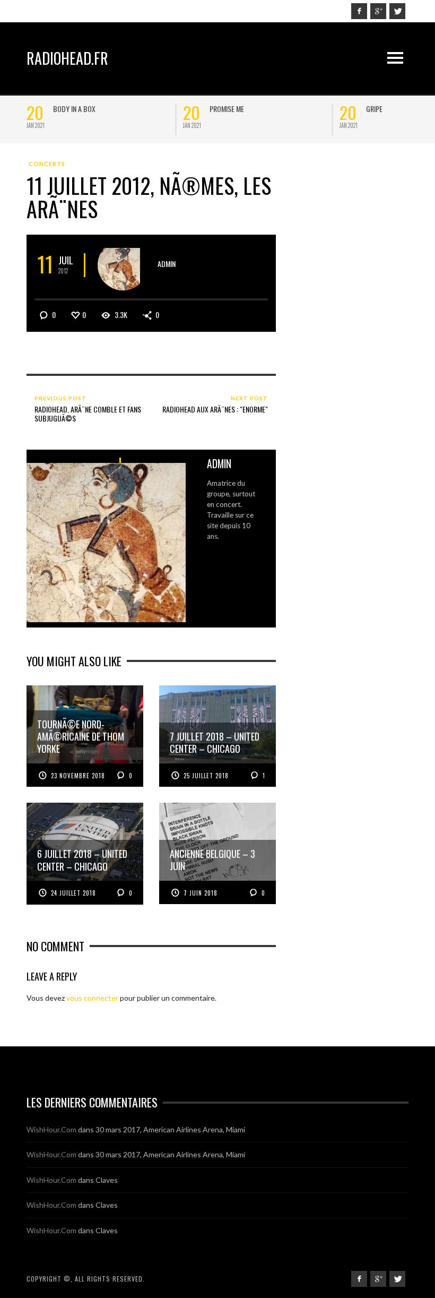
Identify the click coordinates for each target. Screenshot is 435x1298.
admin (167, 263)
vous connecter (92, 997)
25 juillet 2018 (206, 775)
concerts (47, 163)
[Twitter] (397, 11)
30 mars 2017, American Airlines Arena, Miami (170, 1129)
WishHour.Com (51, 1129)
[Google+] (378, 11)
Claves (106, 1179)
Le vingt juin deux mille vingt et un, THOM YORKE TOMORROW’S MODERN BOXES (277, 117)
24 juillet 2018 (73, 893)
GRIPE (74, 108)
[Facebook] (359, 11)
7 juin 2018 (201, 893)
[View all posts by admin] (123, 265)
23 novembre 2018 (78, 775)
